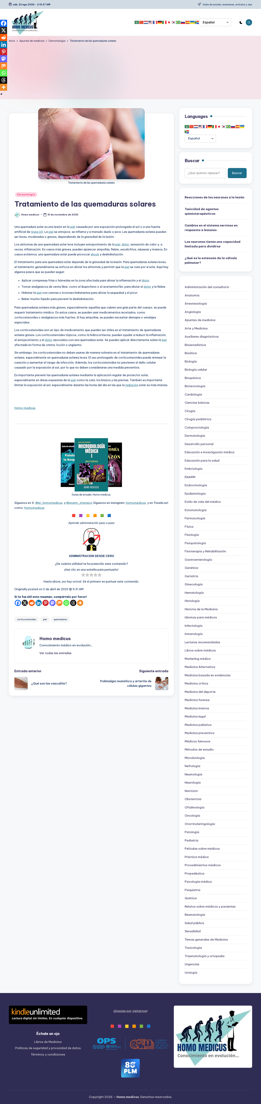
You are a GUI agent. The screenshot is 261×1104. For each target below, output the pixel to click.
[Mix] (59, 603)
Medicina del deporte (200, 692)
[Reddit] (32, 603)
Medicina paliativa (198, 725)
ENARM (190, 477)
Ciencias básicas (197, 403)
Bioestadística (195, 345)
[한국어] (174, 22)
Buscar (192, 160)
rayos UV (37, 232)
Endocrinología (196, 485)
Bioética (191, 353)
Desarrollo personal (199, 444)
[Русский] (183, 22)
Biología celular (196, 370)
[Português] (178, 22)
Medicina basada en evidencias (208, 675)
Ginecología (194, 584)
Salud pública (194, 923)
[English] (150, 22)
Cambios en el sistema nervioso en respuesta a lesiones (211, 228)
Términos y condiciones (48, 1054)
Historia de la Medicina (201, 609)
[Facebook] (18, 603)
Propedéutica (194, 874)
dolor (125, 244)
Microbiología (195, 758)
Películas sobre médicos (202, 849)
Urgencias (192, 964)
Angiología (193, 312)
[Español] (187, 22)
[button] (55, 653)
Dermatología (26, 194)
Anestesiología (196, 304)
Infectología (193, 626)
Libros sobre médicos (200, 651)
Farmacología (195, 518)
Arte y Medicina (196, 329)
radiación (131, 385)
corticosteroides (26, 619)
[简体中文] (141, 22)
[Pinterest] (45, 603)
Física (189, 527)
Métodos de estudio (199, 750)
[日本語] (169, 22)
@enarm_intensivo (79, 503)
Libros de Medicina (48, 1042)
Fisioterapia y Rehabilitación (205, 551)
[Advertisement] (130, 69)
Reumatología (195, 915)
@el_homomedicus (48, 503)
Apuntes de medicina (200, 320)
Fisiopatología (195, 543)
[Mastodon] (52, 603)
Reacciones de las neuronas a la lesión (214, 197)
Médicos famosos (197, 741)
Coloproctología (197, 428)
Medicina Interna (197, 708)
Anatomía (192, 295)
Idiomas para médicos (201, 617)
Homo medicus (24, 408)
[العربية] (137, 22)
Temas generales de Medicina (206, 940)
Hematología (194, 593)
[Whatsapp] (66, 603)
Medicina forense (197, 700)
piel (72, 227)
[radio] (83, 575)
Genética (191, 568)
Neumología (193, 774)
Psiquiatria (192, 890)
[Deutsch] (160, 22)
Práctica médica (197, 857)
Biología (191, 362)
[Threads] (73, 603)
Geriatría (191, 576)
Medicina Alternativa (200, 667)
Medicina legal (195, 717)
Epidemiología (195, 494)
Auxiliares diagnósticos (202, 337)
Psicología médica (198, 882)
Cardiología (193, 395)
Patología (192, 832)
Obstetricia (193, 799)
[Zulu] (197, 22)
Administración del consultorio (207, 287)
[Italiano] (164, 22)
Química (191, 898)
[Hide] (1, 94)
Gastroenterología (198, 560)
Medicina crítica (196, 684)
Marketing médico (198, 659)
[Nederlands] (146, 22)
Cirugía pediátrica (198, 419)
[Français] (155, 22)
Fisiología (192, 535)
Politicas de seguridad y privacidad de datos (48, 1048)
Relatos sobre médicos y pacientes (210, 907)
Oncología (192, 816)
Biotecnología (195, 386)
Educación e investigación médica (209, 452)
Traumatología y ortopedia (204, 956)
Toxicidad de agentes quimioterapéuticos (202, 211)
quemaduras (60, 619)
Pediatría (191, 841)
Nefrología (192, 766)
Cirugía (190, 411)
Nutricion (191, 791)
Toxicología (193, 948)
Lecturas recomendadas (202, 642)
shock (95, 254)
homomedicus (136, 503)
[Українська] (192, 22)
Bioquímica (193, 378)
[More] (80, 603)
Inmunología (194, 634)
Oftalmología (194, 808)
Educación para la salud (202, 461)
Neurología (193, 783)
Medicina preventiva (199, 733)
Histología (192, 601)
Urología (191, 973)
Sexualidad (193, 931)
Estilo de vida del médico (203, 502)
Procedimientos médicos (203, 865)
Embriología (193, 469)
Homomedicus (34, 508)
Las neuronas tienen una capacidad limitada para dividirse (212, 244)
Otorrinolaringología (200, 824)
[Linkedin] (39, 603)
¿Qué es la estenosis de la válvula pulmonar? (211, 260)
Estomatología (195, 510)
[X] (25, 603)
